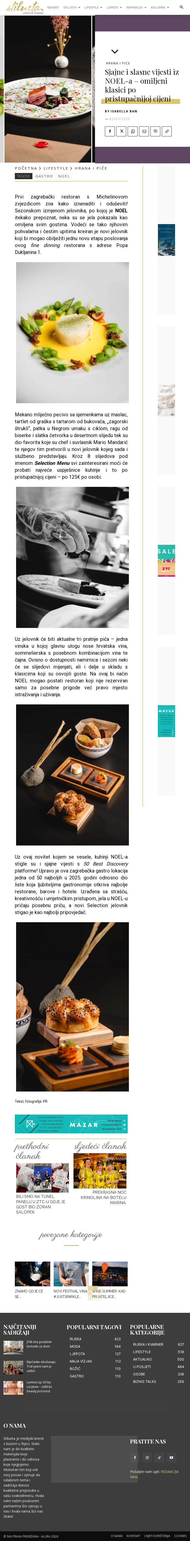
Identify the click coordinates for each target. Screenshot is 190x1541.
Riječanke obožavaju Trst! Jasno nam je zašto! (41, 1366)
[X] (121, 131)
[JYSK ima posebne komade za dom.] (13, 1347)
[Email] (144, 131)
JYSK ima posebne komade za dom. (39, 1344)
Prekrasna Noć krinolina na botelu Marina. (103, 1197)
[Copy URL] (167, 131)
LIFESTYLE (56, 168)
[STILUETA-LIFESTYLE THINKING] (26, 7)
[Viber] (155, 131)
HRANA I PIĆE (118, 63)
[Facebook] (110, 131)
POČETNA (26, 168)
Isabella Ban (124, 111)
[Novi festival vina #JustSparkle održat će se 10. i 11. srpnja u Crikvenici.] (71, 1274)
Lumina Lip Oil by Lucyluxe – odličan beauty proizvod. (39, 1386)
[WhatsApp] (133, 131)
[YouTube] (171, 1458)
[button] (181, 7)
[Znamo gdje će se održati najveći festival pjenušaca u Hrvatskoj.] (32, 1274)
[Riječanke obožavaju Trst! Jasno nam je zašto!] (13, 1367)
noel (64, 176)
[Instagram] (147, 1458)
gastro (44, 176)
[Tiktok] (159, 1458)
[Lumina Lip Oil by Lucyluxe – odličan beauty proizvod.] (13, 1388)
